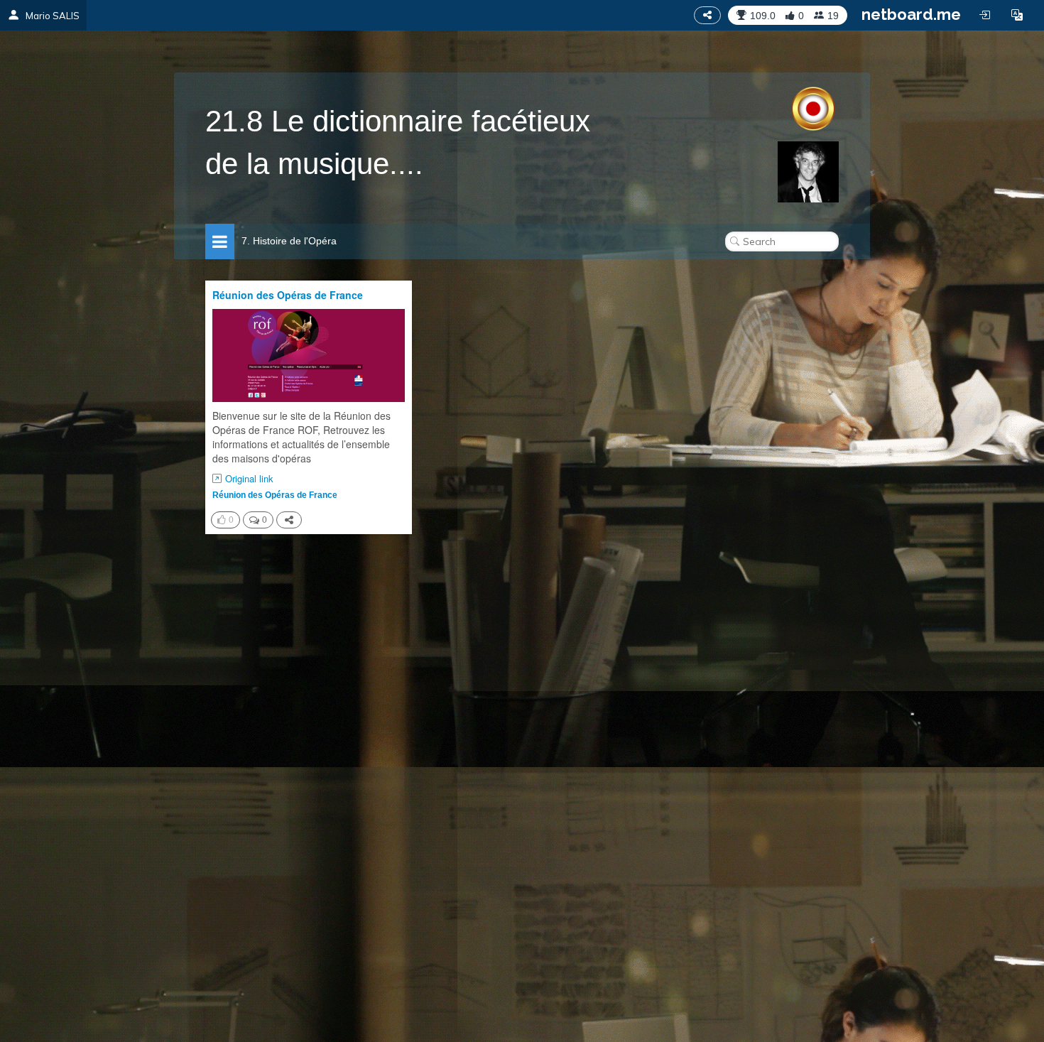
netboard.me (911, 14)
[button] (1017, 15)
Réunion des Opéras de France (287, 295)
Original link (249, 478)
